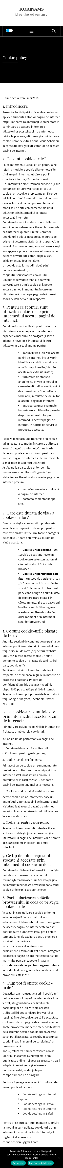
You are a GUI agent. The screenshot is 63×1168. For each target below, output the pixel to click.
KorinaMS (31, 9)
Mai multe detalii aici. (40, 1163)
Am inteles (18, 1163)
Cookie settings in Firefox (38, 1104)
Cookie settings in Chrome (39, 1109)
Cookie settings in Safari (38, 1113)
